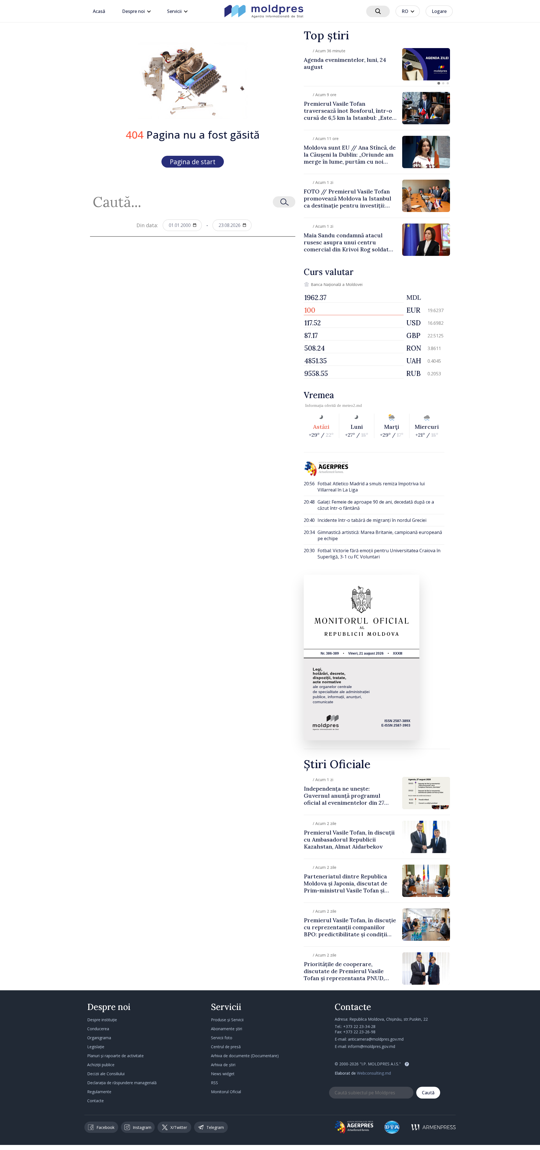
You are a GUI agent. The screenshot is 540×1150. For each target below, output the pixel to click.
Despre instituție (102, 1019)
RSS (214, 1082)
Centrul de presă (226, 1046)
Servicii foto (221, 1037)
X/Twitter (178, 1127)
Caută (428, 1093)
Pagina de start (192, 161)
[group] (377, 64)
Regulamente (99, 1091)
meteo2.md (352, 405)
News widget (223, 1073)
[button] (438, 83)
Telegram (215, 1127)
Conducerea (98, 1028)
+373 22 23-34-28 (359, 1026)
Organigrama (99, 1037)
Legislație (95, 1046)
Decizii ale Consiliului (106, 1073)
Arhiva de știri (223, 1064)
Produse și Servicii (227, 1019)
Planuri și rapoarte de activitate (115, 1055)
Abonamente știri (226, 1028)
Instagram (142, 1127)
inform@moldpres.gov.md (371, 1046)
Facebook (105, 1127)
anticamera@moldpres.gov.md (376, 1039)
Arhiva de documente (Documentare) (245, 1055)
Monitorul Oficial (226, 1091)
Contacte (95, 1100)
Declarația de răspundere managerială (122, 1082)
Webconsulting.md (374, 1073)
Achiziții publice (100, 1064)
